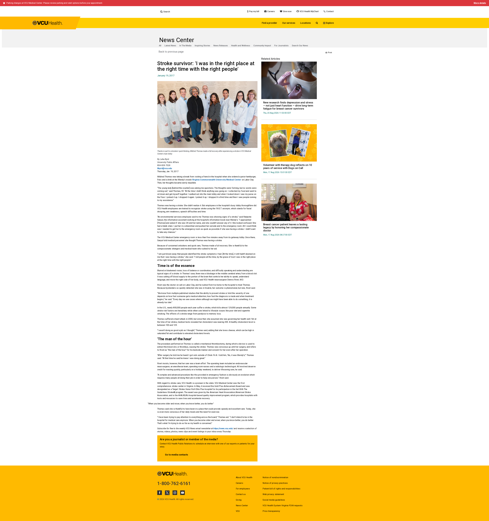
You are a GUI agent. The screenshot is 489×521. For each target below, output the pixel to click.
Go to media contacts (176, 454)
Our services (288, 23)
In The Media (185, 45)
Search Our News (300, 45)
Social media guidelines (274, 500)
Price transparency (271, 511)
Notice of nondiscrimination (275, 477)
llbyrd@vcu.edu (164, 168)
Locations (305, 23)
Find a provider (269, 23)
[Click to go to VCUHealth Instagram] (175, 492)
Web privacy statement (273, 494)
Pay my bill (254, 11)
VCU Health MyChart (309, 11)
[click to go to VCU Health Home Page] (47, 23)
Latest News (170, 45)
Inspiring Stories (202, 45)
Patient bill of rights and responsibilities (281, 488)
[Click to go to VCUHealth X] (167, 492)
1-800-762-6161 (174, 483)
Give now (286, 11)
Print (330, 53)
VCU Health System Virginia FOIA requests (282, 505)
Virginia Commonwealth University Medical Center (216, 180)
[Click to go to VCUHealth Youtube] (182, 492)
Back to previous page (171, 51)
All (160, 45)
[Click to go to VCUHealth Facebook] (159, 492)
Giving (239, 500)
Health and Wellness (240, 45)
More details (480, 3)
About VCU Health (244, 477)
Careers (271, 11)
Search (166, 11)
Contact (330, 11)
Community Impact (262, 45)
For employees (243, 488)
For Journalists (281, 45)
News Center (242, 505)
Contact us (241, 494)
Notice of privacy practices (275, 483)
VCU (238, 511)
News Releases (220, 45)
